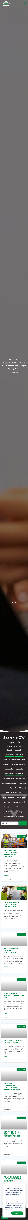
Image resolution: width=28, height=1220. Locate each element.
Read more (6, 875)
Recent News (21, 797)
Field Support (9, 773)
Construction (9, 754)
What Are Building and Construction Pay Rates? (13, 1179)
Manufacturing (7, 788)
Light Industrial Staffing (9, 783)
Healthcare (19, 773)
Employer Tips (9, 769)
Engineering (19, 769)
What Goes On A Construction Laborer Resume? (12, 904)
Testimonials (10, 812)
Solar (22, 807)
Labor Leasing (19, 778)
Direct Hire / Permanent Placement (14, 759)
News (20, 793)
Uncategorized (8, 816)
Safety (6, 807)
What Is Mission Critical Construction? (11, 951)
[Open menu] (25, 3)
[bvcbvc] (14, 602)
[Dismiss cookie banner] (22, 1185)
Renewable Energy (18, 802)
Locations (23, 783)
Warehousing (20, 816)
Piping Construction (9, 797)
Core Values (19, 754)
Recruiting (7, 802)
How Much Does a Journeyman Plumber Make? (14, 996)
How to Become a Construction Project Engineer (12, 1134)
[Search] (23, 823)
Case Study (18, 750)
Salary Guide (14, 807)
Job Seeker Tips (8, 778)
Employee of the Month (18, 764)
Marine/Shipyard (20, 788)
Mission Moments (11, 793)
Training (19, 812)
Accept (17, 1213)
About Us (9, 750)
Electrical (5, 764)
